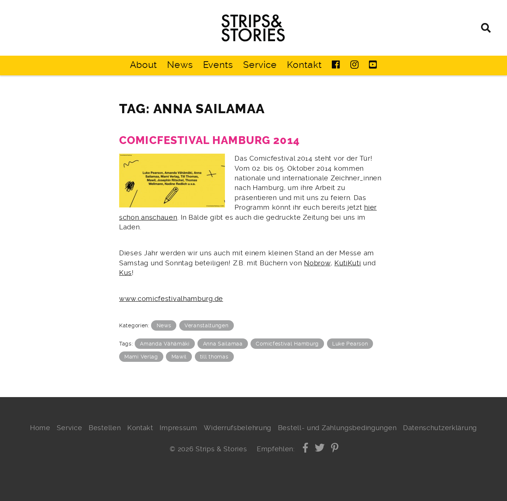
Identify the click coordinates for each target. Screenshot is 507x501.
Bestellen (105, 428)
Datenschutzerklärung (440, 428)
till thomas (214, 357)
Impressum (178, 428)
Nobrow (317, 263)
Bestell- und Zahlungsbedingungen (337, 428)
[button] (305, 449)
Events (218, 64)
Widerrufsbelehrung (237, 428)
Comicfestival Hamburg (287, 344)
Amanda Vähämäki (165, 344)
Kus (125, 272)
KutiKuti (347, 263)
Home (40, 428)
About (143, 64)
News (180, 64)
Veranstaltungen (206, 325)
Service (260, 64)
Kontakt (304, 64)
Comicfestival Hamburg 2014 (209, 140)
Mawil (179, 357)
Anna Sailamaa (223, 344)
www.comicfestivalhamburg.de (171, 298)
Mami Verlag (141, 357)
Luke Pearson (350, 344)
